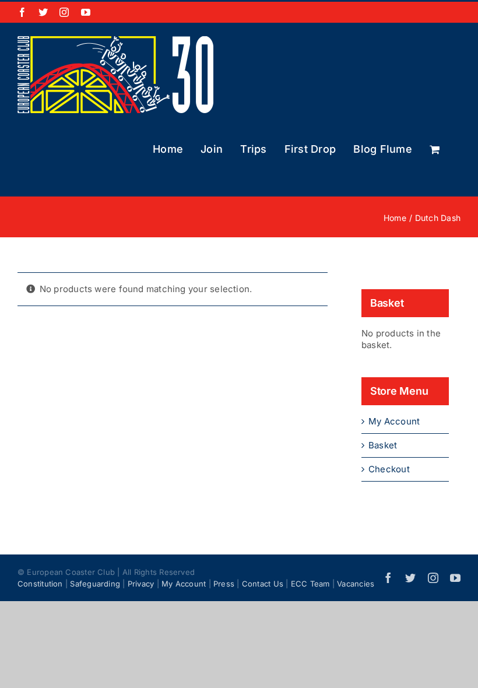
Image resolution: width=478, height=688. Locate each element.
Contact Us (262, 583)
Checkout (389, 469)
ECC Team (310, 583)
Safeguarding (95, 583)
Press (223, 583)
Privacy (141, 583)
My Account (394, 421)
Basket (382, 445)
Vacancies (355, 583)
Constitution (40, 583)
